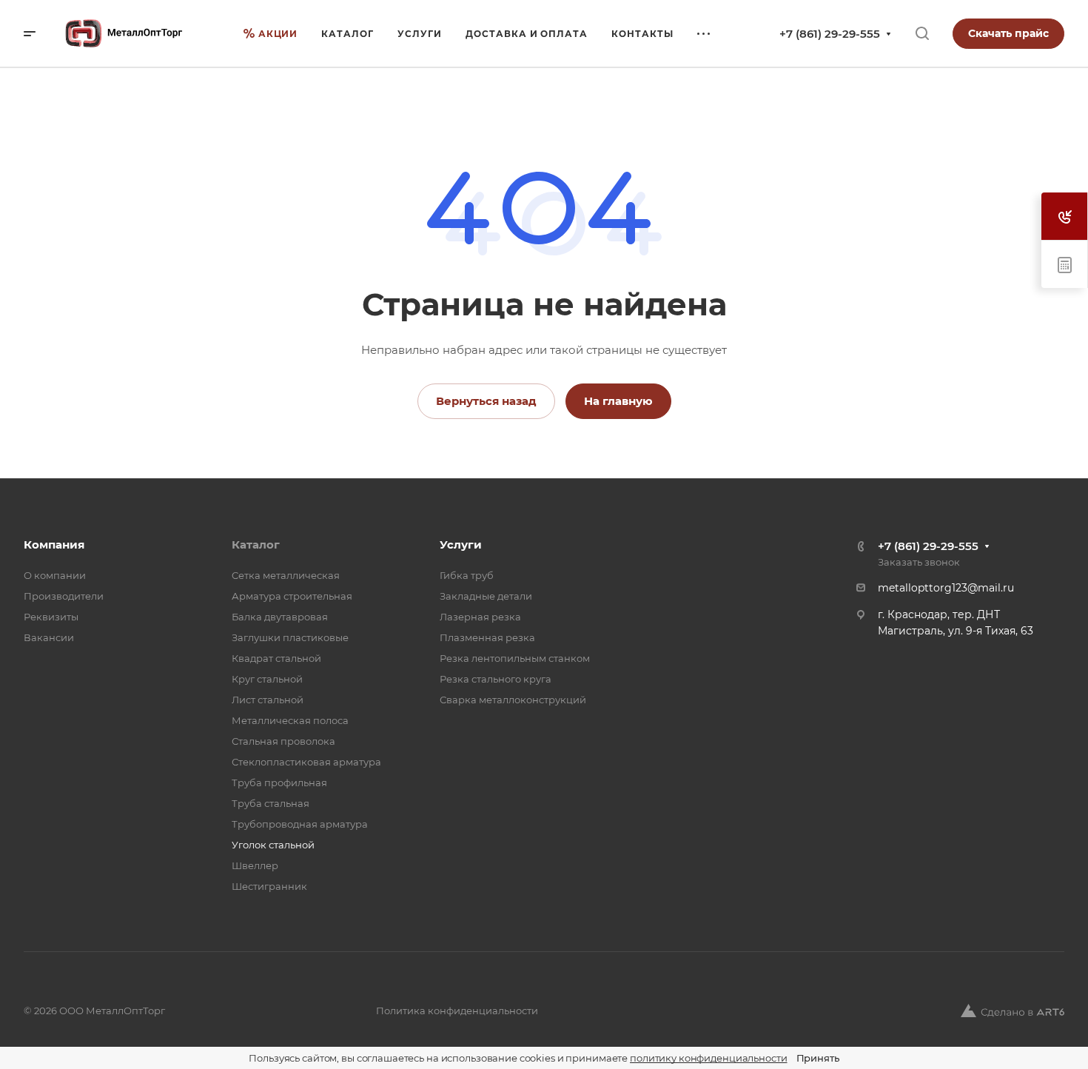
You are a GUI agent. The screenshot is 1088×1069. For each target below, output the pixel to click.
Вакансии (49, 637)
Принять (817, 1058)
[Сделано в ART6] (1012, 1010)
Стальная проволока (283, 741)
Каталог (256, 544)
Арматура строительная (292, 596)
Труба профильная (279, 782)
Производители (64, 596)
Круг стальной (267, 679)
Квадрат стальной (276, 658)
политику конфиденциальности (709, 1058)
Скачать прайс (1008, 33)
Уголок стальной (273, 845)
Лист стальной (267, 700)
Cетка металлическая (286, 575)
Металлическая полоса (290, 720)
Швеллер (255, 865)
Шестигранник (269, 886)
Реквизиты (51, 617)
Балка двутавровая (280, 617)
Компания (54, 544)
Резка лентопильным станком (515, 658)
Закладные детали (486, 596)
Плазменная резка (487, 637)
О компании (55, 575)
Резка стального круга (495, 679)
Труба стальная (270, 803)
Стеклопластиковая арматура (306, 762)
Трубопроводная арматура (300, 824)
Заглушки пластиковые (290, 637)
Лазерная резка (480, 617)
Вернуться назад (486, 401)
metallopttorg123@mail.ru (946, 587)
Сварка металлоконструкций (513, 700)
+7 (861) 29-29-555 (829, 34)
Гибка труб (467, 575)
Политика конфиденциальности (457, 1010)
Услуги (461, 544)
